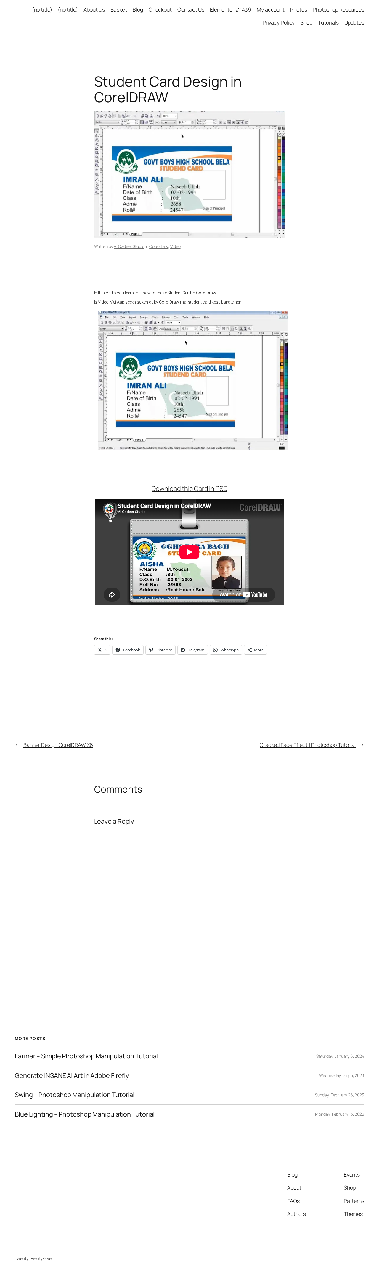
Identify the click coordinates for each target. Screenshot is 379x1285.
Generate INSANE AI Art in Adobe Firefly (72, 1075)
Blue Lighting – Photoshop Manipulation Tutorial (85, 1114)
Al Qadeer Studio (129, 246)
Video (175, 246)
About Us (94, 9)
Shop (307, 22)
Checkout (160, 9)
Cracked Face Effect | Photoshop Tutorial (308, 744)
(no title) (42, 9)
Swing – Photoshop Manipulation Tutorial (74, 1094)
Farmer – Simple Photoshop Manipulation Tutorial (86, 1056)
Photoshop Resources (338, 9)
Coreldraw (158, 246)
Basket (118, 9)
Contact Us (190, 9)
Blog (138, 9)
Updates (354, 22)
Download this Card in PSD (189, 488)
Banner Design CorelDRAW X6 (58, 744)
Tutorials (328, 22)
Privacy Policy (279, 22)
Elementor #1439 (230, 9)
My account (271, 9)
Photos (298, 9)
